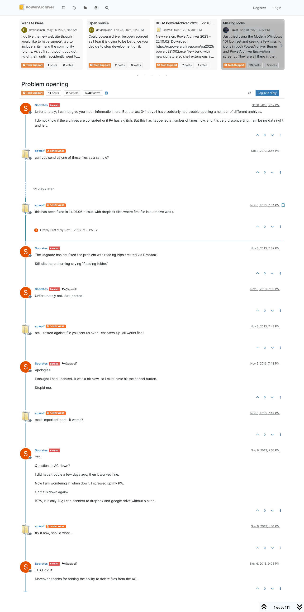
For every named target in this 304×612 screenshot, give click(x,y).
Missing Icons (234, 23)
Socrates (41, 105)
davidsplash (37, 30)
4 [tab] (159, 75)
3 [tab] (152, 75)
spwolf (167, 30)
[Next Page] (281, 45)
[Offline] (27, 154)
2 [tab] (144, 75)
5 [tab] (166, 75)
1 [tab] (137, 75)
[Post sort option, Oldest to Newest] (250, 93)
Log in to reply (267, 93)
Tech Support (34, 65)
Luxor (234, 30)
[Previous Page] (23, 45)
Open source (99, 23)
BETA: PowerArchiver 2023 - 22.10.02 (186, 23)
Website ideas (32, 23)
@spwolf (71, 289)
